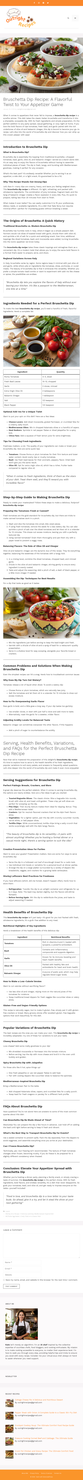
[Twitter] (48, 3)
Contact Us (57, 1473)
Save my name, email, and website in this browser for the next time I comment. (42, 1280)
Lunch (8, 1211)
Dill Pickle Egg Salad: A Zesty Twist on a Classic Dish (23, 1216)
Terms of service (46, 1473)
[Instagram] (39, 3)
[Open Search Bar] (68, 18)
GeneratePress (48, 1477)
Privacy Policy (34, 1473)
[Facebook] (34, 3)
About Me (25, 1473)
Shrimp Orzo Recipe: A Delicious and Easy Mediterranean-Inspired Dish (30, 1214)
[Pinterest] (43, 3)
